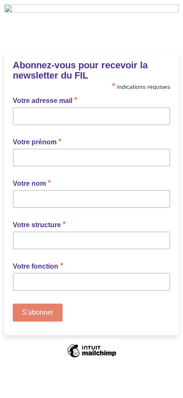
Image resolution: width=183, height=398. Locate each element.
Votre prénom (37, 141)
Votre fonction (38, 265)
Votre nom (32, 182)
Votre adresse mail (45, 100)
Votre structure (39, 224)
